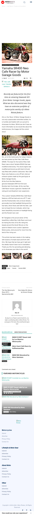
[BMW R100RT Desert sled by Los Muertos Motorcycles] (6, 341)
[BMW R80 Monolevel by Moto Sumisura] (6, 358)
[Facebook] (22, 510)
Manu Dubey (12, 411)
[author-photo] (17, 310)
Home (3, 6)
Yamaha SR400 (22, 268)
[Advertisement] (17, 25)
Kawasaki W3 (24, 97)
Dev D (5, 78)
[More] (27, 279)
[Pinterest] (26, 510)
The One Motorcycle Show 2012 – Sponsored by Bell (8, 292)
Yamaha (14, 268)
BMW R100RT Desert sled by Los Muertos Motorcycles (21, 339)
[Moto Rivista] (11, 2)
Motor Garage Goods (14, 266)
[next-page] (6, 364)
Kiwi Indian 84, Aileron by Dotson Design (25, 291)
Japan (8, 268)
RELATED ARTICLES (7, 332)
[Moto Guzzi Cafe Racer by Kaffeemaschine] (6, 349)
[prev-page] (3, 364)
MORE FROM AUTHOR (20, 332)
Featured (4, 361)
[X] (30, 510)
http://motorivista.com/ (17, 315)
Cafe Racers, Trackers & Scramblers (16, 6)
